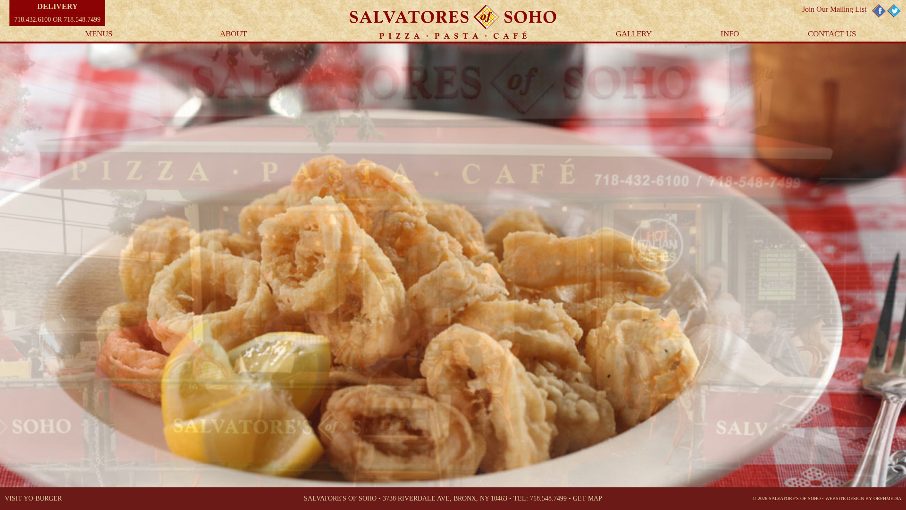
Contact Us (832, 33)
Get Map (587, 498)
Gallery (634, 33)
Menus (98, 33)
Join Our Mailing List (834, 9)
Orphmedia (887, 498)
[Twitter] (894, 15)
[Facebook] (879, 15)
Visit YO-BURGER (33, 498)
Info (730, 33)
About (233, 33)
